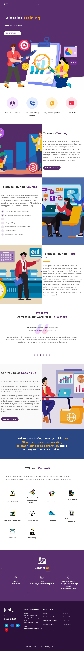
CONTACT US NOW (12, 33)
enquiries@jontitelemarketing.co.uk (33, 628)
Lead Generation (12, 113)
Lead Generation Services (50, 617)
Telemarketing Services (50, 620)
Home (45, 613)
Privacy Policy (67, 624)
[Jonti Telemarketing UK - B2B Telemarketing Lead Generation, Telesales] (6, 4)
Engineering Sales (52, 113)
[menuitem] (13, 4)
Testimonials (66, 617)
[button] (34, 355)
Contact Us (66, 620)
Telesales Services (48, 624)
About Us (72, 113)
